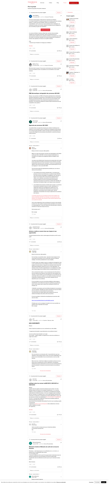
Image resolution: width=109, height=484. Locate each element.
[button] (42, 3)
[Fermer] (107, 482)
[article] (45, 34)
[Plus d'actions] (61, 148)
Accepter (103, 482)
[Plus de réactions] (33, 48)
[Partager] (61, 15)
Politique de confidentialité (61, 482)
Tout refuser (97, 482)
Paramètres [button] (91, 482)
